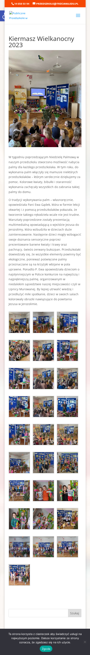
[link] (20, 15)
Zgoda (46, 648)
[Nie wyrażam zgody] (85, 642)
